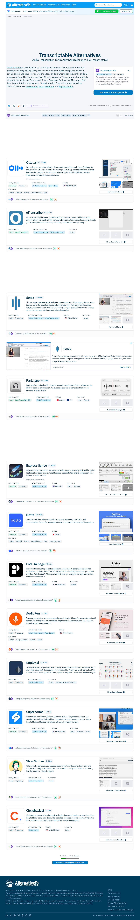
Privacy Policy (114, 896)
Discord (67, 901)
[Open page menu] (132, 5)
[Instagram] (26, 915)
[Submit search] (96, 5)
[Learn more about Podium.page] (16, 570)
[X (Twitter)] (11, 915)
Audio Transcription (39, 186)
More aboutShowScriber (115, 791)
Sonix (41, 86)
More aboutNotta (115, 544)
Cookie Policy (114, 900)
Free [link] (57, 115)
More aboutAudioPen (115, 643)
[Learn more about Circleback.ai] (16, 816)
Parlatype (49, 86)
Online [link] (45, 115)
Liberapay (81, 903)
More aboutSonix (115, 327)
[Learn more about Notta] (16, 520)
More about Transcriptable (112, 92)
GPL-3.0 (27, 400)
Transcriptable (14, 67)
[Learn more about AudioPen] (16, 619)
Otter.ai (43, 83)
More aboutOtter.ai (115, 192)
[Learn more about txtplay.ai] (16, 668)
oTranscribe (31, 86)
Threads (15, 903)
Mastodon (97, 901)
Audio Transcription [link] (79, 115)
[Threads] (22, 915)
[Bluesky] (19, 915)
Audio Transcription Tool (103, 74)
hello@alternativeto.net (50, 901)
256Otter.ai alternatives (33, 179)
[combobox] (108, 5)
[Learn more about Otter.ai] (16, 168)
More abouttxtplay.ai (114, 692)
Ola (20, 893)
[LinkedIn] (30, 915)
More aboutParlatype (115, 410)
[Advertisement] (70, 33)
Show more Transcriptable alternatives (70, 863)
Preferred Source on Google (120, 909)
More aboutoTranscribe (114, 242)
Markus (27, 893)
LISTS (74, 5)
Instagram (22, 903)
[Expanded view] (118, 115)
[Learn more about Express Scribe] (16, 471)
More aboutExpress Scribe (114, 495)
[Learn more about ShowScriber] (16, 767)
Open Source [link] (66, 115)
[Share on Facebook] (9, 106)
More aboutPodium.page (115, 593)
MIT (26, 232)
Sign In (126, 5)
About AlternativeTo (117, 903)
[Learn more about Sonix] (16, 303)
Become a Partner (116, 906)
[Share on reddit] (19, 106)
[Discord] (7, 915)
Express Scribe (66, 86)
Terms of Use (114, 893)
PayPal (89, 903)
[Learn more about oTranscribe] (16, 218)
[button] (42, 162)
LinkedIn (31, 903)
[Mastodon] (15, 915)
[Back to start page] (19, 5)
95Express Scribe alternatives (35, 479)
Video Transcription (57, 232)
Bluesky (8, 903)
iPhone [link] (51, 115)
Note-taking (53, 186)
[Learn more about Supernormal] (16, 717)
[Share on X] (14, 106)
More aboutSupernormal (115, 741)
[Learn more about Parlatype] (16, 386)
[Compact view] (120, 115)
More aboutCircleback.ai (115, 840)
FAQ (110, 890)
